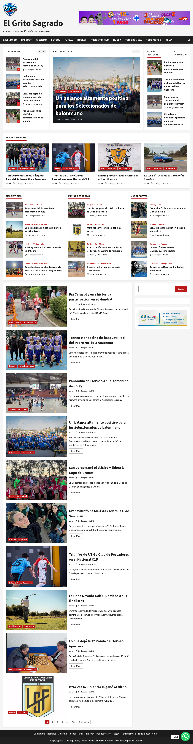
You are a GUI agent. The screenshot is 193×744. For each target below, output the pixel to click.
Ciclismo (41, 39)
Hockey (81, 39)
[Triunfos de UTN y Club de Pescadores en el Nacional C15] (73, 157)
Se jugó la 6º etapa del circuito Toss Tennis (76, 269)
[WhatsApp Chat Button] (185, 736)
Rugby (117, 39)
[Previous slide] (134, 51)
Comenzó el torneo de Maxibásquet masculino (139, 249)
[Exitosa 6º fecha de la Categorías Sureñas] (165, 157)
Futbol (55, 39)
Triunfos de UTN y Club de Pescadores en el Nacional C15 (36, 566)
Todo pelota (30, 205)
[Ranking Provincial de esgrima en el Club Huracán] (119, 157)
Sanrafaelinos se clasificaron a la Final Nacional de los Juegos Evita (14, 269)
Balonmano (10, 39)
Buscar (181, 289)
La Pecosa (162, 205)
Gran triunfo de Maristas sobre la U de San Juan (139, 210)
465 (74, 721)
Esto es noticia (74, 91)
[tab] (154, 53)
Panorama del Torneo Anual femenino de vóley (154, 102)
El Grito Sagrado (33, 23)
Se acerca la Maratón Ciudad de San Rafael (139, 269)
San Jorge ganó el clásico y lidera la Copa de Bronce (13, 81)
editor (57, 119)
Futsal (69, 39)
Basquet (26, 39)
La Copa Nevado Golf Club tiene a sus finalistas (14, 229)
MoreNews (121, 740)
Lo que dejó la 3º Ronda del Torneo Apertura (36, 653)
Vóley (169, 39)
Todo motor (153, 39)
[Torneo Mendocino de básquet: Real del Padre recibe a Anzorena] (27, 157)
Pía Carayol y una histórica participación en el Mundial (154, 67)
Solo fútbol (99, 205)
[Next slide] (138, 51)
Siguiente (84, 721)
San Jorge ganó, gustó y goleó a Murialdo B (139, 229)
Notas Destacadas (26, 168)
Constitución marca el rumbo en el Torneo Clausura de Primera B (76, 249)
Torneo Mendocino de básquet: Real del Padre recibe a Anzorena (154, 85)
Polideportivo (100, 39)
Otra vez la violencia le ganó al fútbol (76, 229)
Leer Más (77, 320)
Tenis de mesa (133, 39)
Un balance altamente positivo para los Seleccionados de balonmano (154, 119)
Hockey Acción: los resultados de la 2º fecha (14, 249)
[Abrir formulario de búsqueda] (189, 40)
